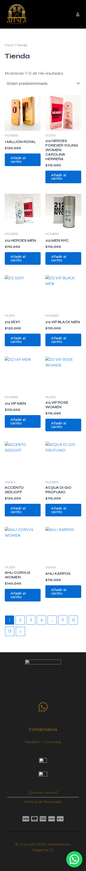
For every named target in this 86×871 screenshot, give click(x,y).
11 (62, 620)
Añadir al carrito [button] (18, 160)
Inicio (9, 45)
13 (9, 631)
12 (73, 620)
